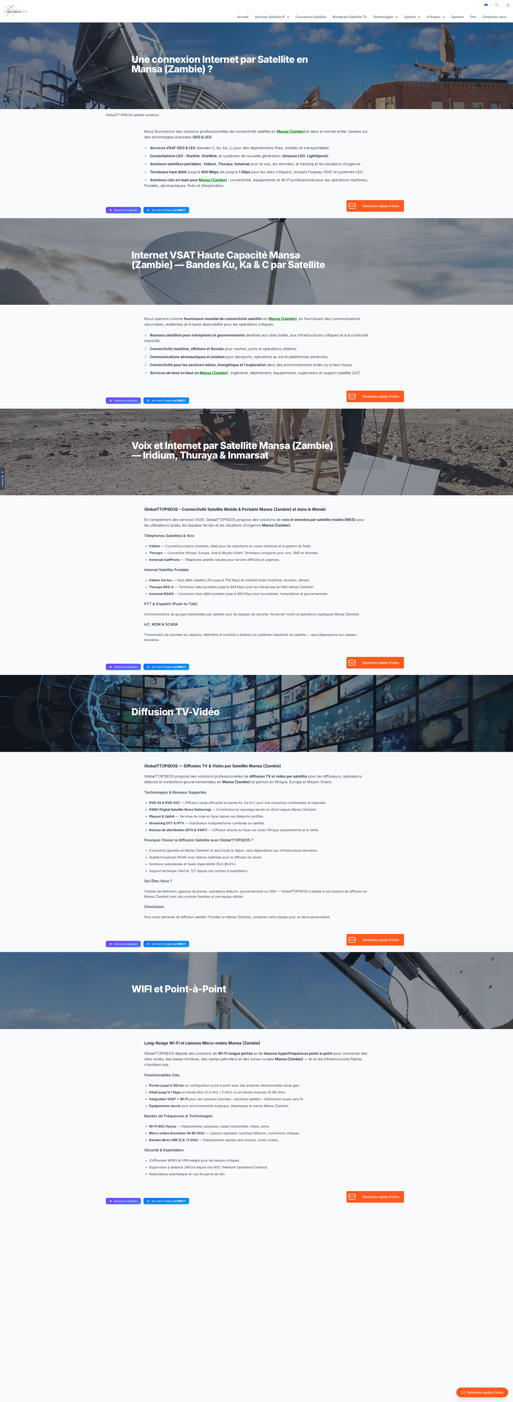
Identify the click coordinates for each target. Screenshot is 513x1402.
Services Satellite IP (270, 17)
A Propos (433, 17)
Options (410, 17)
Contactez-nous (494, 17)
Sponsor (457, 17)
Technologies (383, 17)
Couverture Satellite (311, 17)
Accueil (242, 17)
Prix (473, 17)
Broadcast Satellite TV (350, 17)
